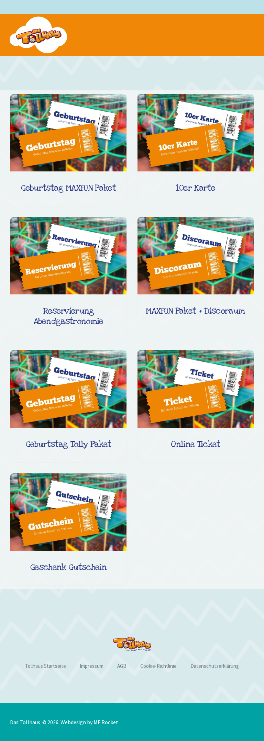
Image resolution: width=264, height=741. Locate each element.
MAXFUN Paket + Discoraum (195, 311)
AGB (121, 666)
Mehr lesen (195, 424)
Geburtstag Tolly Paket (68, 444)
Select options (68, 168)
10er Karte (195, 188)
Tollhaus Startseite (45, 666)
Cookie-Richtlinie (158, 666)
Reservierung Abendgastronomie (68, 316)
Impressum (91, 666)
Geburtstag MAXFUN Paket (68, 188)
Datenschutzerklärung (214, 666)
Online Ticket (195, 444)
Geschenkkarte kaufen (68, 547)
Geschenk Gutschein (68, 567)
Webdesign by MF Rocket (89, 722)
